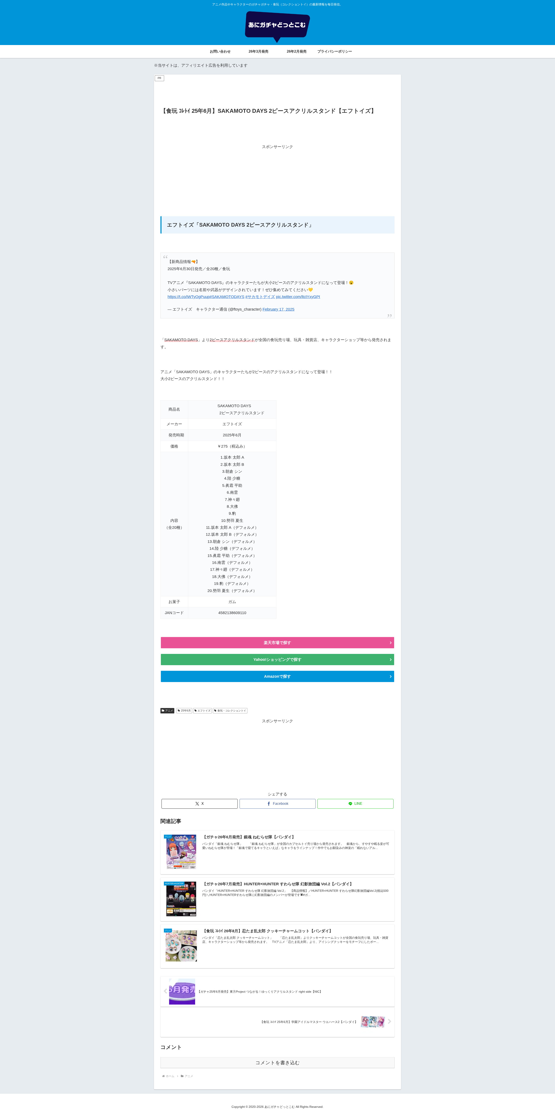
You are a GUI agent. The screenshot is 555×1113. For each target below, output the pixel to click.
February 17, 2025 (278, 309)
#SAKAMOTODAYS (227, 297)
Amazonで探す (277, 676)
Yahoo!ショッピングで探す (277, 659)
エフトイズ (204, 710)
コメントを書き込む (277, 1062)
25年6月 (186, 710)
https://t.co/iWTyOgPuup (189, 297)
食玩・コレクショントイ (231, 710)
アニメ (169, 710)
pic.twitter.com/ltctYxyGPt (298, 297)
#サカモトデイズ (260, 297)
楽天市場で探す (277, 642)
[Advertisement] (277, 92)
